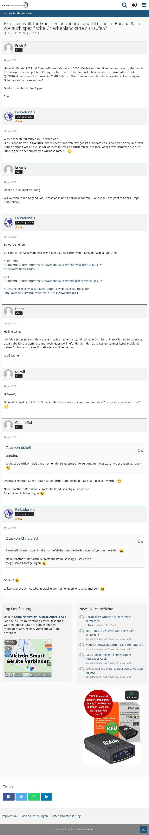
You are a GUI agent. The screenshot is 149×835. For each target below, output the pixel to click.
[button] (144, 5)
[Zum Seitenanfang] (143, 829)
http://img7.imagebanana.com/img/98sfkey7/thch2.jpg (63, 281)
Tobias (89, 625)
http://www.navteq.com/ (19, 269)
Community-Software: (74, 829)
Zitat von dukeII (18, 447)
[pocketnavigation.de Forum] (15, 5)
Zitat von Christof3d (22, 538)
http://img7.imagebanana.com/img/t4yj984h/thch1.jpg (63, 265)
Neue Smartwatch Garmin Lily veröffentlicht (114, 644)
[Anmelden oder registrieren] (134, 5)
